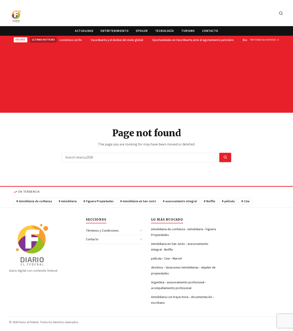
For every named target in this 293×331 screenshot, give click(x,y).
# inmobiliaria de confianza (34, 201)
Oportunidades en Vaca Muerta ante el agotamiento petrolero (192, 40)
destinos (157, 267)
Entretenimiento (114, 31)
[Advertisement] (146, 77)
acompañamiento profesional (171, 288)
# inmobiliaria (68, 201)
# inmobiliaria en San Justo (138, 201)
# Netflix (209, 201)
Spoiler (142, 31)
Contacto (210, 31)
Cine (167, 258)
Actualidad (84, 31)
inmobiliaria (195, 229)
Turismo (188, 31)
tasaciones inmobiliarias (182, 267)
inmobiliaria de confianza (168, 229)
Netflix (168, 249)
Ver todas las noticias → (264, 40)
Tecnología (164, 31)
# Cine (245, 201)
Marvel (177, 258)
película (156, 258)
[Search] (281, 13)
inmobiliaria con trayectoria (169, 297)
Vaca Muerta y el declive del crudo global (116, 40)
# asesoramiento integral (180, 201)
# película (228, 201)
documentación (201, 297)
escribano (158, 303)
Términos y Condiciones (102, 230)
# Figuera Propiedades (98, 201)
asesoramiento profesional (185, 282)
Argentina (157, 282)
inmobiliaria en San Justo (168, 244)
